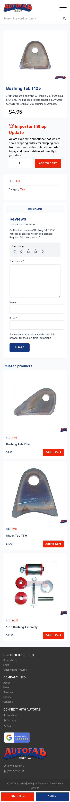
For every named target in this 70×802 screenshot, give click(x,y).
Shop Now (18, 796)
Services (8, 692)
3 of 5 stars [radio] (28, 251)
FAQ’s (6, 665)
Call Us (52, 796)
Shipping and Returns (15, 669)
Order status (10, 660)
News (6, 687)
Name (14, 302)
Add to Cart (48, 163)
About (6, 682)
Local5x (35, 787)
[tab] (35, 209)
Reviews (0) (35, 209)
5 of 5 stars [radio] (42, 251)
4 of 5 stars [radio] (35, 251)
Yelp (9, 726)
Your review (17, 261)
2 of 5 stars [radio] (21, 251)
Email (13, 318)
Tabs (22, 189)
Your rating (18, 246)
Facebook (12, 715)
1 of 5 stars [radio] (15, 251)
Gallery (7, 697)
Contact (8, 701)
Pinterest (12, 720)
